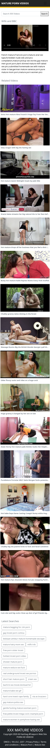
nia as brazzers (39, 696)
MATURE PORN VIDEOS (15, 3)
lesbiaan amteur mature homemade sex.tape (23, 638)
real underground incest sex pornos (19, 673)
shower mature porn (12, 661)
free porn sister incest (13, 650)
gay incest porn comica (13, 633)
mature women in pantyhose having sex (21, 719)
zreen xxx (32, 679)
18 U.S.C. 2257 (18, 742)
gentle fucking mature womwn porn (19, 708)
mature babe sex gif (12, 690)
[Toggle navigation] (45, 3)
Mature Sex (40, 744)
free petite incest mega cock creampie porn (23, 713)
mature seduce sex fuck (14, 667)
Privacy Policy (32, 742)
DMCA (6, 742)
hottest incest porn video (14, 656)
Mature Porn (27, 744)
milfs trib (31, 644)
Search (44, 13)
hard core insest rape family (16, 696)
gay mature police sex (13, 702)
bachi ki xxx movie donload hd (17, 685)
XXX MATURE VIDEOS (25, 730)
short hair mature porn (13, 679)
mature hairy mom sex (13, 644)
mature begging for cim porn (16, 627)
